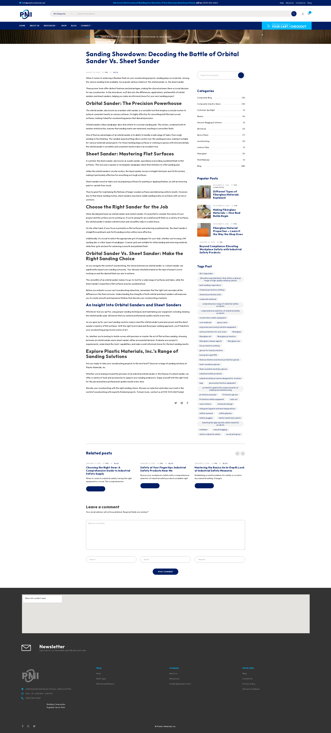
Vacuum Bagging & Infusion (209, 122)
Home (89, 36)
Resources (174, 678)
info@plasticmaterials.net (33, 3)
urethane (203, 429)
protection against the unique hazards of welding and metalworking (220, 388)
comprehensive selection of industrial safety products (220, 312)
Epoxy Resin (202, 135)
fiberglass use (234, 341)
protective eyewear (208, 394)
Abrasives (201, 128)
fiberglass (236, 332)
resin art (234, 399)
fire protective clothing (210, 346)
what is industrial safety (210, 434)
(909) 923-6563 (210, 3)
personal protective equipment (222, 383)
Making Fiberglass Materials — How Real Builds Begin (226, 213)
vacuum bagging (220, 429)
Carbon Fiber (203, 147)
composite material (208, 299)
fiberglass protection (226, 336)
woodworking (203, 141)
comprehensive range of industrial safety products (220, 305)
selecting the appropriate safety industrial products (220, 423)
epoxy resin (222, 322)
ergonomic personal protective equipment (218, 327)
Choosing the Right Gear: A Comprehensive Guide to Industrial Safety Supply (108, 470)
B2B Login (101, 678)
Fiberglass (202, 153)
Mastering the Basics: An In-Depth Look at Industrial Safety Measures (219, 469)
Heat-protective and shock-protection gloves (219, 360)
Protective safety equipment (212, 399)
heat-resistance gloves (210, 364)
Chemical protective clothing (212, 290)
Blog (310, 3)
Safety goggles (206, 418)
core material (205, 322)
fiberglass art (205, 336)
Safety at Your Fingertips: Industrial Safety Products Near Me (163, 469)
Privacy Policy (248, 684)
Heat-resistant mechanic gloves (213, 369)
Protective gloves (230, 394)
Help (282, 3)
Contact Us (301, 3)
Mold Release (203, 160)
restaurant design (225, 404)
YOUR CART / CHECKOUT (289, 26)
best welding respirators (210, 285)
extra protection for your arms (213, 332)
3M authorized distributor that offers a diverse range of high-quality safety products (220, 279)
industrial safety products (211, 374)
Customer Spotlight (206, 110)
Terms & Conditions (251, 689)
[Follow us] (34, 726)
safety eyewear (206, 413)
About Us (290, 3)
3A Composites (206, 273)
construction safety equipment (213, 318)
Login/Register (303, 14)
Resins (200, 116)
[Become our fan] (22, 726)
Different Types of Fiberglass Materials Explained (226, 194)
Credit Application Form (180, 684)
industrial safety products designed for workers (220, 378)
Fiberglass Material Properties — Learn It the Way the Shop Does (228, 231)
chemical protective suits (210, 294)
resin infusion (205, 404)
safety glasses (225, 413)
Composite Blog (204, 97)
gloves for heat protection (211, 350)
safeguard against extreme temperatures (217, 408)
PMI (106, 72)
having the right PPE (208, 355)
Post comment (165, 571)
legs (201, 383)
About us (173, 673)
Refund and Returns (105, 684)
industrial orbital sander (144, 374)
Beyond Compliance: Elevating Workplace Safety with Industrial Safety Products (221, 249)
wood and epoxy (233, 434)
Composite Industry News (209, 104)
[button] (237, 453)
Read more (95, 489)
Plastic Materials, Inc (95, 367)
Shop (98, 673)
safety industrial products (230, 418)
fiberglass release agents (211, 341)
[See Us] (28, 726)
